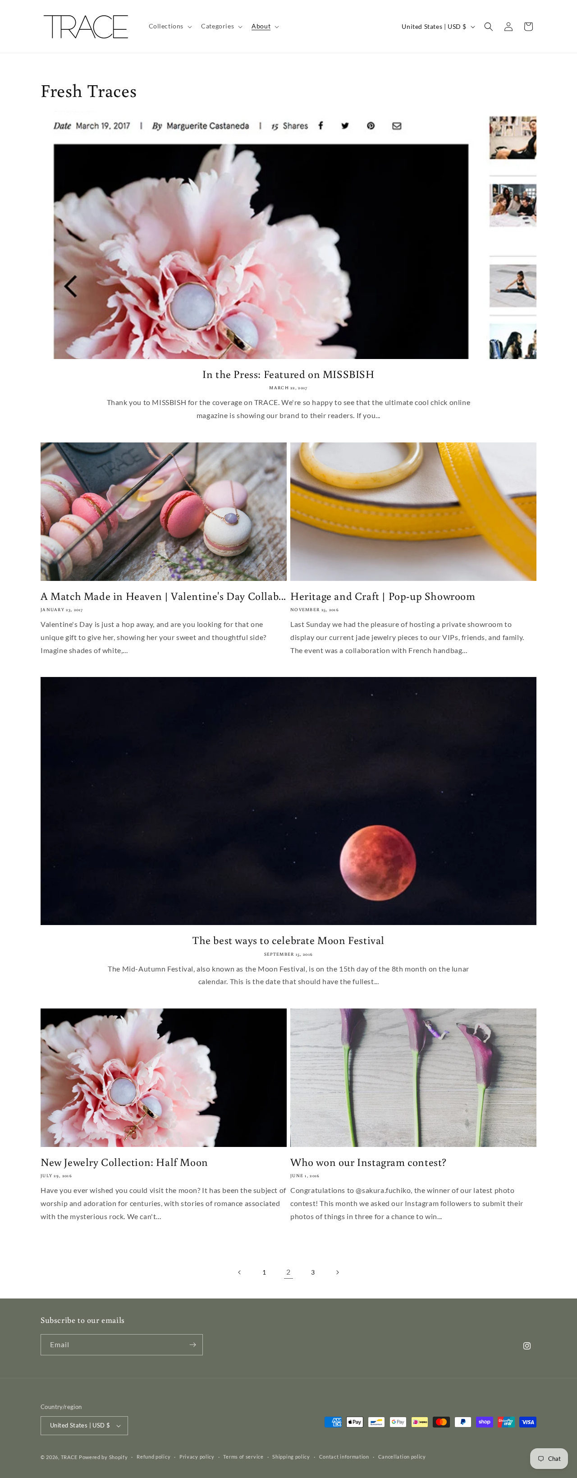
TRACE (69, 1457)
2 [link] (288, 1271)
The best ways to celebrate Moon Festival (288, 940)
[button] (169, 26)
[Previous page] (240, 1272)
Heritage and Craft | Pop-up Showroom (383, 596)
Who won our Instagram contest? (368, 1162)
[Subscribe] (192, 1344)
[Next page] (337, 1272)
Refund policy (153, 1457)
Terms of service (243, 1457)
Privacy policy (197, 1457)
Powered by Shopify (103, 1457)
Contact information (344, 1457)
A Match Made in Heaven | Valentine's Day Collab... (163, 596)
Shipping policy (291, 1457)
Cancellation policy (402, 1457)
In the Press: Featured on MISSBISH (288, 374)
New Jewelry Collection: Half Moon (124, 1162)
